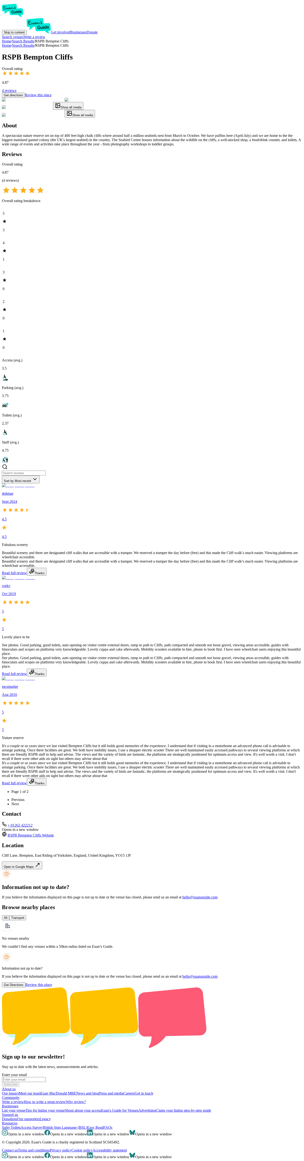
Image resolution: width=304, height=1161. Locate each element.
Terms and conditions (34, 1150)
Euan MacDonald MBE (58, 1093)
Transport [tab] (17, 918)
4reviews (9, 90)
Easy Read (95, 1127)
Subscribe (11, 1084)
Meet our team (29, 1093)
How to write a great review (45, 1102)
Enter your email (14, 1075)
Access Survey (32, 1127)
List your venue (13, 1110)
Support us (10, 1115)
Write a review (34, 37)
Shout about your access (83, 1110)
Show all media (71, 107)
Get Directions (14, 985)
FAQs (107, 1127)
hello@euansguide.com (200, 897)
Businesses (78, 32)
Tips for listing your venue (45, 1110)
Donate (92, 32)
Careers (129, 1093)
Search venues (13, 37)
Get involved (60, 32)
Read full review (14, 573)
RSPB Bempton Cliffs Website (31, 835)
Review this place (38, 95)
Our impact (10, 1093)
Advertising (147, 1110)
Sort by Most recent (17, 481)
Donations (9, 1119)
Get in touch (144, 1093)
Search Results (23, 45)
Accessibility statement (110, 1150)
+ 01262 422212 (20, 825)
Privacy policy (60, 1150)
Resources (9, 1123)
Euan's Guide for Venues (119, 1110)
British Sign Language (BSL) (65, 1127)
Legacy (45, 1119)
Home (6, 45)
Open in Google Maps (19, 867)
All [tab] (5, 918)
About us (9, 1089)
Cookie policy (82, 1150)
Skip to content (14, 32)
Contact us (10, 1150)
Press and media (111, 1093)
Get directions (13, 95)
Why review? (76, 1102)
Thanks (39, 573)
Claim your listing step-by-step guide (183, 1110)
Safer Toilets (11, 1127)
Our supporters (28, 1119)
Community (11, 1098)
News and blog (87, 1093)
